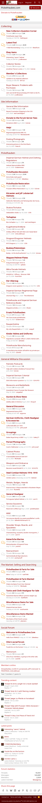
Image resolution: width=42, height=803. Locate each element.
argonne (23, 413)
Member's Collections (16, 73)
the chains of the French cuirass (16, 619)
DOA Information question (15, 380)
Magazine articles (12, 308)
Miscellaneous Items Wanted (19, 614)
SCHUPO (36, 380)
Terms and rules (15, 797)
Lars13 (35, 499)
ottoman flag (10, 296)
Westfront (36, 48)
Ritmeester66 (25, 135)
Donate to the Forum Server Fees (21, 118)
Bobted (33, 478)
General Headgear (14, 494)
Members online (8, 665)
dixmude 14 (36, 669)
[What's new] (35, 2)
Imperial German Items (14, 607)
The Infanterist (29, 296)
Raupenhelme (12, 324)
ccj (22, 203)
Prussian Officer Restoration (15, 189)
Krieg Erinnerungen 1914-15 (15, 263)
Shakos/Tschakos (13, 207)
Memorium (11, 651)
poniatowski (23, 669)
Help (34, 797)
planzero (23, 621)
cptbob (23, 265)
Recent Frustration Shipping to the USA (19, 111)
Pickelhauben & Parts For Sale (20, 569)
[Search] (39, 2)
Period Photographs (15, 442)
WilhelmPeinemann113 (22, 520)
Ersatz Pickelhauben (15, 312)
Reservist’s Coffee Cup (13, 509)
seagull (31, 329)
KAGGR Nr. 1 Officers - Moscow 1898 (18, 274)
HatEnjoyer (24, 38)
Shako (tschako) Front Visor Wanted (18, 584)
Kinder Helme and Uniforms (19, 333)
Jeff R (29, 669)
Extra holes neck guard (14, 177)
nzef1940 (25, 574)
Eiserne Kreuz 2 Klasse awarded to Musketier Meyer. (23, 487)
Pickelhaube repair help (14, 36)
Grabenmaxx (19, 167)
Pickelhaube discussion (17, 172)
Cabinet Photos (13, 451)
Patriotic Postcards (14, 364)
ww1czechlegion (19, 113)
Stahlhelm (24, 598)
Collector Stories (13, 64)
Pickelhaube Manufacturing (18, 345)
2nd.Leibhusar (20, 234)
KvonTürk (18, 276)
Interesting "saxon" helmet (15, 57)
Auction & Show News (16, 396)
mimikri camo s (11, 478)
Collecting (6, 26)
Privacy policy (27, 797)
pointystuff (18, 558)
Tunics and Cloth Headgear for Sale (22, 590)
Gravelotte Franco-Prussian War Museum (20, 390)
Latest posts (6, 725)
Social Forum (8, 627)
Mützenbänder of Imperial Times (17, 544)
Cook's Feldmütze (12, 447)
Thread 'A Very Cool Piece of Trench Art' (19, 715)
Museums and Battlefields (17, 385)
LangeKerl (19, 392)
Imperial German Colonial (17, 375)
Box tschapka (10, 222)
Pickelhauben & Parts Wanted (20, 579)
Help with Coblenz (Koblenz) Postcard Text (20, 369)
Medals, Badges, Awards (17, 482)
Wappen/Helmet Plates (17, 257)
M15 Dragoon (10, 243)
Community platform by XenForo (19, 801)
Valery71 (36, 437)
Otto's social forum (15, 642)
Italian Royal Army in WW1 (15, 437)
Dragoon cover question (14, 286)
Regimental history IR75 (14, 411)
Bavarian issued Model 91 (14, 468)
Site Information (9, 101)
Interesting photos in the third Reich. (18, 144)
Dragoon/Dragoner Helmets (18, 238)
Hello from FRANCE (12, 637)
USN (29, 213)
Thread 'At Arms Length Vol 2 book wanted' (21, 684)
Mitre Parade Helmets (16, 269)
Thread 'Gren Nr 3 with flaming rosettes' (19, 691)
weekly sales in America (14, 402)
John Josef (23, 428)
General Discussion (15, 406)
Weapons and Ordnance (17, 463)
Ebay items (11, 52)
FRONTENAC (5, 671)
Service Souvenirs (14, 503)
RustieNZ (17, 489)
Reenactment (12, 551)
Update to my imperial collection (17, 79)
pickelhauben (34, 509)
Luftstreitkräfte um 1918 (14, 426)
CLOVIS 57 (15, 669)
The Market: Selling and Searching (18, 564)
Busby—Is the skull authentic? (16, 253)
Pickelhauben (8, 152)
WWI (8, 513)
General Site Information (17, 106)
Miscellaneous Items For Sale (19, 602)
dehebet (21, 341)
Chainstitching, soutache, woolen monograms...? (22, 533)
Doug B (33, 402)
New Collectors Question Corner (21, 31)
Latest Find (11, 42)
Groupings (11, 432)
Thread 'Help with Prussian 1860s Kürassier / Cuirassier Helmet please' (21, 707)
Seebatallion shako (12, 213)
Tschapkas (11, 217)
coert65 (18, 352)
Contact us (5, 797)
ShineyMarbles (6, 669)
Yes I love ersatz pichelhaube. (16, 317)
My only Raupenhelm (13, 329)
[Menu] (3, 2)
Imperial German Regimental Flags (21, 290)
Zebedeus (25, 179)
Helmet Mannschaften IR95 (15, 165)
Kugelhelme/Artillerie (15, 226)
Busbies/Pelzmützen (15, 248)
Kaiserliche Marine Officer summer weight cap (21, 596)
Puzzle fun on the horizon (14, 647)
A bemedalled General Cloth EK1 (17, 457)
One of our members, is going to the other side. (22, 657)
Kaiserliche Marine (15, 539)
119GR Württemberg (13, 48)
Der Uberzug (12, 281)
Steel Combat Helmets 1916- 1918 (22, 472)
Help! (8, 127)
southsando (24, 609)
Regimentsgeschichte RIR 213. (16, 133)
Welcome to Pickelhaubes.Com (20, 632)
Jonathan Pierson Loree (14, 69)
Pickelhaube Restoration (17, 183)
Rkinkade (18, 459)
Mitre (8, 574)
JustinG (18, 546)
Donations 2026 (11, 123)
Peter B (17, 146)
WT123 (22, 81)
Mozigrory (37, 780)
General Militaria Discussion (15, 359)
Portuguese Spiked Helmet (15, 499)
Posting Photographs (15, 139)
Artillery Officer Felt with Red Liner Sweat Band (21, 232)
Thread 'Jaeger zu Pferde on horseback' (19, 698)
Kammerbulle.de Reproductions (16, 556)
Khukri (29, 308)
